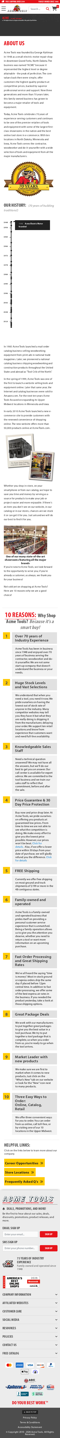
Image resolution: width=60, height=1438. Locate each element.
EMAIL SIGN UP (11, 1228)
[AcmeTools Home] (17, 8)
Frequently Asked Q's (22, 1181)
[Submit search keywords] (47, 9)
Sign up (48, 1234)
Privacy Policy (30, 1417)
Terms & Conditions (30, 1422)
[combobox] (39, 9)
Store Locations (17, 1172)
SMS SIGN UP (10, 1242)
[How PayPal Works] (51, 1364)
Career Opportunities (22, 1163)
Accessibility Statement (30, 1427)
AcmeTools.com (41, 428)
